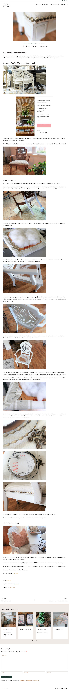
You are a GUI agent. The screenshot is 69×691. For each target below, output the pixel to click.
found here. (15, 573)
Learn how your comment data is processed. (29, 680)
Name (3, 672)
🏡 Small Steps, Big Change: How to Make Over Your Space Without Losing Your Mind (8, 633)
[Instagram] (60, 1)
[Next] (66, 625)
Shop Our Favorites (54, 4)
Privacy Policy (5, 688)
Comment (4, 655)
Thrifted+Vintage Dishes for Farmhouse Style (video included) (42, 631)
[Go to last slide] (3, 625)
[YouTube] (64, 1)
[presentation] (8, 619)
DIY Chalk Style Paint (6, 600)
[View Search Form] (67, 4)
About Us (63, 4)
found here (12, 577)
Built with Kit (44, 133)
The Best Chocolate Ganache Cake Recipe (58, 600)
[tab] (32, 640)
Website (49, 672)
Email (26, 672)
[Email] (67, 1)
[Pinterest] (62, 1)
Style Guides (45, 4)
